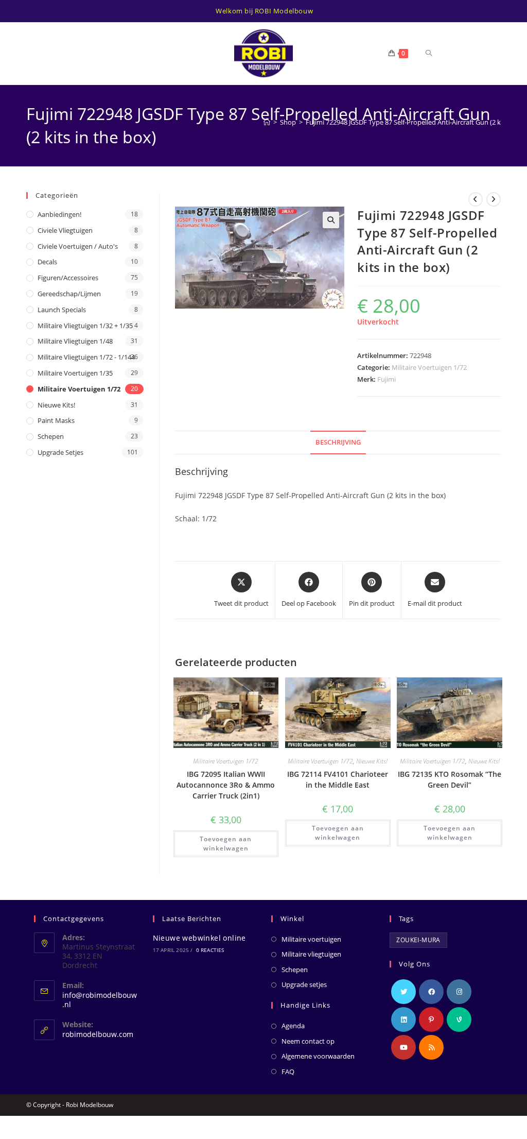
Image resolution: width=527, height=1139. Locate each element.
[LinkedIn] (403, 1019)
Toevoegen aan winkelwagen (226, 844)
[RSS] (431, 1047)
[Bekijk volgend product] (493, 199)
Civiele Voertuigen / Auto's (78, 246)
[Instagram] (459, 991)
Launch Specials (62, 309)
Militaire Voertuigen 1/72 (429, 367)
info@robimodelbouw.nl (99, 999)
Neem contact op (308, 1041)
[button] (331, 220)
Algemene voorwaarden (318, 1056)
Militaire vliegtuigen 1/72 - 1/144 (86, 357)
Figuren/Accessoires (68, 277)
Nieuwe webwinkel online (199, 938)
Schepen (51, 436)
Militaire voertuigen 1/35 (75, 373)
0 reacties (210, 950)
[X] (403, 991)
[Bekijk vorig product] (475, 199)
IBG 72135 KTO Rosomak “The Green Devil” (449, 779)
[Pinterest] (431, 1019)
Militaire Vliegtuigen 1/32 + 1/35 (85, 325)
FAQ (288, 1071)
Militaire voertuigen (311, 939)
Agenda (293, 1025)
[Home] (267, 122)
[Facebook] (431, 991)
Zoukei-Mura (418, 940)
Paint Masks (56, 420)
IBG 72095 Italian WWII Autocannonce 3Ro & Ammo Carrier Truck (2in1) (226, 785)
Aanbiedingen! (59, 214)
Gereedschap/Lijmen (69, 293)
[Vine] (459, 1019)
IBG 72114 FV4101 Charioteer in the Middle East (337, 779)
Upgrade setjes (60, 452)
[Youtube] (403, 1047)
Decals (47, 261)
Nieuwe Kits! (372, 761)
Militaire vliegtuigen (311, 954)
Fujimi (386, 379)
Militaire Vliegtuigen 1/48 (75, 341)
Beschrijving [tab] (338, 442)
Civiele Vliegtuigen (65, 230)
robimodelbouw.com (97, 1034)
